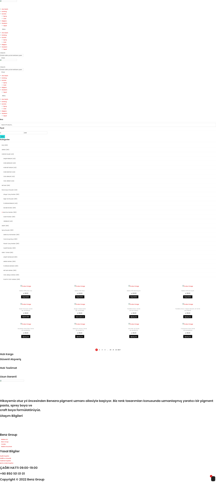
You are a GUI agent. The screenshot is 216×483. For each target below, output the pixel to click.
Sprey (5, 16)
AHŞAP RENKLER (9, 158)
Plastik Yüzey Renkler (11, 243)
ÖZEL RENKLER (9, 176)
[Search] (214, 125)
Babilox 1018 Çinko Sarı (25, 291)
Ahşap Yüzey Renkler (11, 194)
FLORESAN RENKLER (10, 203)
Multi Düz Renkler (10, 212)
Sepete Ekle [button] (25, 316)
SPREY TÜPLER (7, 252)
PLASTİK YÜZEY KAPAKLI (11, 279)
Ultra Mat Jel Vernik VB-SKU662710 (133, 329)
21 (113, 350)
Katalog (4, 11)
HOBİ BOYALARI (8, 154)
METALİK (6, 185)
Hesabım (4, 23)
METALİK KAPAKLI (9, 270)
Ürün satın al (80, 317)
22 (116, 350)
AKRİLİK (5, 149)
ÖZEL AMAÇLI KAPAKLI (11, 275)
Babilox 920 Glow (80, 291)
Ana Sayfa (5, 9)
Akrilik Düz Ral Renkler (11, 234)
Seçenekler (25, 297)
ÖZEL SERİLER (8, 181)
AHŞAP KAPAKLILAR (10, 257)
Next (119, 350)
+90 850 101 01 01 (12, 473)
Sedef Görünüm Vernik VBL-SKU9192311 (25, 309)
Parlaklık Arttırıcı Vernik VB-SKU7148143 (133, 309)
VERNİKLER (8, 221)
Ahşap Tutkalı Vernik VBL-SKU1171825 (80, 309)
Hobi (4, 18)
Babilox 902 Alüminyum (134, 291)
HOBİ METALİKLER (10, 167)
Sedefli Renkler (9, 248)
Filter (2, 136)
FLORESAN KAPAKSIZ (10, 266)
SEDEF (5, 226)
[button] (108, 29)
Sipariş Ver (134, 317)
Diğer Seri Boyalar (10, 199)
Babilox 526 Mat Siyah (187, 291)
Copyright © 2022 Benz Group (22, 479)
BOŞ (5, 145)
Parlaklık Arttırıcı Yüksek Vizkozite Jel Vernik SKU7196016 (187, 309)
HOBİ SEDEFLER (9, 172)
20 (110, 350)
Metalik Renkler (9, 208)
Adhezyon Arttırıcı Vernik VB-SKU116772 (80, 329)
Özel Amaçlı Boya (10, 239)
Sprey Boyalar (7, 230)
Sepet (5, 26)
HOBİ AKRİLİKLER (9, 163)
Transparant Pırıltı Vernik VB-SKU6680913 (188, 329)
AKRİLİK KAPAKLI (9, 261)
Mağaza (4, 21)
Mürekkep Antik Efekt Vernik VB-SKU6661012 (26, 329)
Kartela (4, 14)
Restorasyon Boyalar (9, 190)
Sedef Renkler (9, 217)
